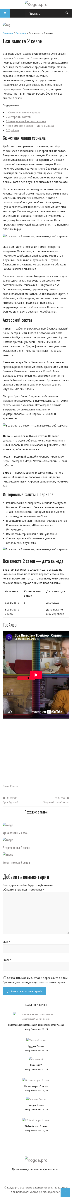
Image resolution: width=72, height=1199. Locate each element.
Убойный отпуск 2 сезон (36, 1126)
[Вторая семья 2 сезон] (8, 840)
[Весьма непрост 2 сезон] (36, 1081)
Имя (6, 942)
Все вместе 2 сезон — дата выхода (30, 125)
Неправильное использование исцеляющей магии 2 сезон (36, 1025)
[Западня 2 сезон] (36, 1100)
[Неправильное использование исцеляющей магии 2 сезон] (36, 1017)
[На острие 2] (36, 1060)
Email (7, 960)
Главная (8, 33)
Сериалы (21, 33)
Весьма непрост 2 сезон (36, 1086)
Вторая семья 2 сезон (16, 847)
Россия (14, 786)
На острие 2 (36, 1065)
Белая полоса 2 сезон (16, 862)
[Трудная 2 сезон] (36, 1041)
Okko (6, 786)
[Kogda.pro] (36, 4)
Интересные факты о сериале (26, 121)
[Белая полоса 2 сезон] (8, 854)
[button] (5, 13)
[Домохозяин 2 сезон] (8, 825)
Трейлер (12, 130)
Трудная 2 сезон (36, 1046)
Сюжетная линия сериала (23, 112)
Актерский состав (18, 117)
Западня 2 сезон (36, 1105)
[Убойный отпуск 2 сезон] (36, 1121)
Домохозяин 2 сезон (15, 832)
